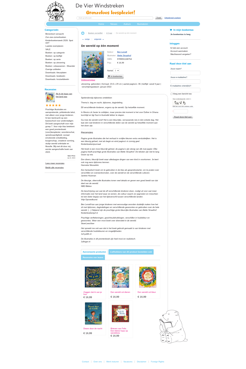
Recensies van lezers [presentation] (93, 257)
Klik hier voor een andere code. (183, 106)
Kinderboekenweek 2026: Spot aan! (59, 41)
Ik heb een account (179, 48)
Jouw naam (175, 69)
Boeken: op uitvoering (55, 63)
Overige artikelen (53, 69)
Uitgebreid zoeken (172, 18)
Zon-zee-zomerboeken (55, 37)
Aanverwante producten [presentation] (94, 252)
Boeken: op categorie (55, 53)
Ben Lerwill (122, 52)
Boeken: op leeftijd (95, 33)
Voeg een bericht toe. (182, 94)
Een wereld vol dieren (120, 292)
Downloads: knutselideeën (57, 79)
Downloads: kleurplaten (55, 73)
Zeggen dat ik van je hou (92, 293)
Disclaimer (141, 361)
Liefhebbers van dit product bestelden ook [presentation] (131, 252)
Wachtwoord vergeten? (180, 54)
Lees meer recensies (54, 163)
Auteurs (127, 24)
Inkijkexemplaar (88, 80)
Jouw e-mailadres (178, 77)
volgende (99, 39)
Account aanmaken (179, 51)
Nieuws (113, 24)
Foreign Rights (157, 361)
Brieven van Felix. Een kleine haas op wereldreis (119, 330)
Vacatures (127, 361)
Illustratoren (142, 24)
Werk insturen (112, 361)
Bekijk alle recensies (54, 167)
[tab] (94, 252)
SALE (47, 49)
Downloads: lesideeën (55, 76)
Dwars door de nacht (92, 328)
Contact (85, 361)
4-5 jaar (109, 33)
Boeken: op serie (53, 59)
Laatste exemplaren (54, 46)
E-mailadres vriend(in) (180, 86)
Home (82, 33)
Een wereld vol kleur (147, 292)
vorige (86, 39)
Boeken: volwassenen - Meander (60, 66)
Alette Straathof (124, 55)
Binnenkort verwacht (54, 34)
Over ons (98, 361)
